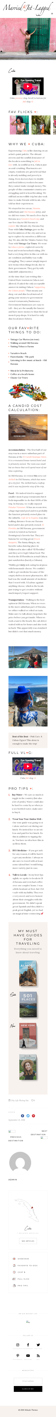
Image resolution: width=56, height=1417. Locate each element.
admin (11, 1112)
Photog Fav (24, 1100)
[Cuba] (28, 39)
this (35, 475)
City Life (14, 1100)
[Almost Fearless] (28, 976)
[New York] (28, 1038)
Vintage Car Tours (27, 243)
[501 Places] (28, 1007)
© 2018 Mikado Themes (28, 1410)
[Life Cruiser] (28, 1069)
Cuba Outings (25, 229)
